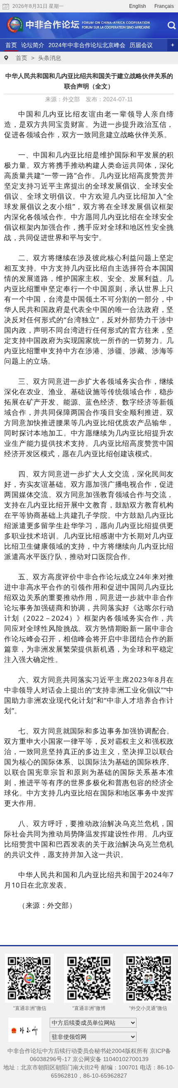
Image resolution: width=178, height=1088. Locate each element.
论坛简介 (32, 45)
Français (164, 6)
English (137, 6)
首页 (11, 45)
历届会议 (141, 45)
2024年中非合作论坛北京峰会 (86, 45)
